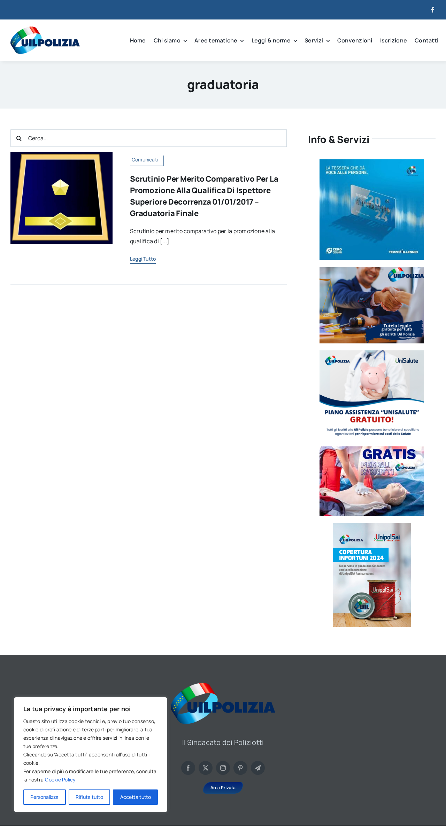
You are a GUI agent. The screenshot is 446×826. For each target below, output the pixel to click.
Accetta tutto (135, 797)
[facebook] (433, 10)
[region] (90, 754)
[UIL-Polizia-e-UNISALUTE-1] (372, 353)
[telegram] (258, 768)
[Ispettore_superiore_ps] (61, 155)
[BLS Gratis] (372, 449)
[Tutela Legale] (372, 269)
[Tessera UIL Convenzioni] (372, 162)
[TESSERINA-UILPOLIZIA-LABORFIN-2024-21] (372, 526)
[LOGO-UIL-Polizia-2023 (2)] (45, 29)
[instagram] (223, 768)
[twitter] (206, 768)
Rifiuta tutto (89, 797)
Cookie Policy (60, 779)
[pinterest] (240, 768)
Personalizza (44, 797)
